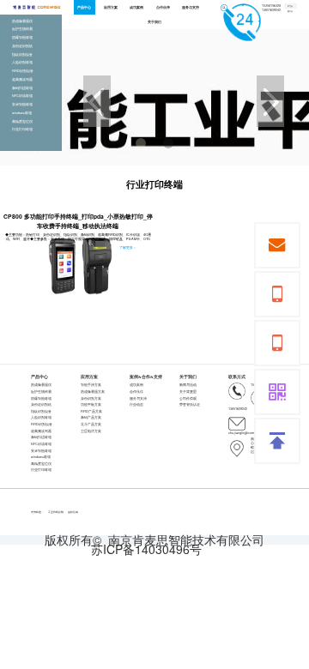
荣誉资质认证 (189, 404)
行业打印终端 (41, 469)
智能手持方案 (91, 385)
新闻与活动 (188, 385)
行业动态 (136, 404)
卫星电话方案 (91, 431)
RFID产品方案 (91, 411)
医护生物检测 (41, 391)
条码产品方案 (91, 417)
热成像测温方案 (93, 391)
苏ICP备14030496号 (146, 549)
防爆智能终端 (41, 398)
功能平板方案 (91, 404)
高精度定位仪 (41, 463)
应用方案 (111, 6)
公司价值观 (188, 398)
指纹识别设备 (41, 411)
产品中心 (84, 6)
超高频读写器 (41, 431)
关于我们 (154, 21)
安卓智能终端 (41, 451)
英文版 (290, 11)
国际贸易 (73, 512)
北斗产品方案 (91, 424)
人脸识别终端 (41, 417)
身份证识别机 (41, 404)
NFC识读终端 (41, 444)
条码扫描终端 (41, 437)
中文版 (290, 6)
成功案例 (136, 6)
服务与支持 (190, 6)
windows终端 (41, 457)
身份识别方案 (91, 398)
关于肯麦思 (188, 391)
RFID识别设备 (41, 424)
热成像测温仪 (41, 385)
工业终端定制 (56, 512)
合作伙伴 (163, 6)
